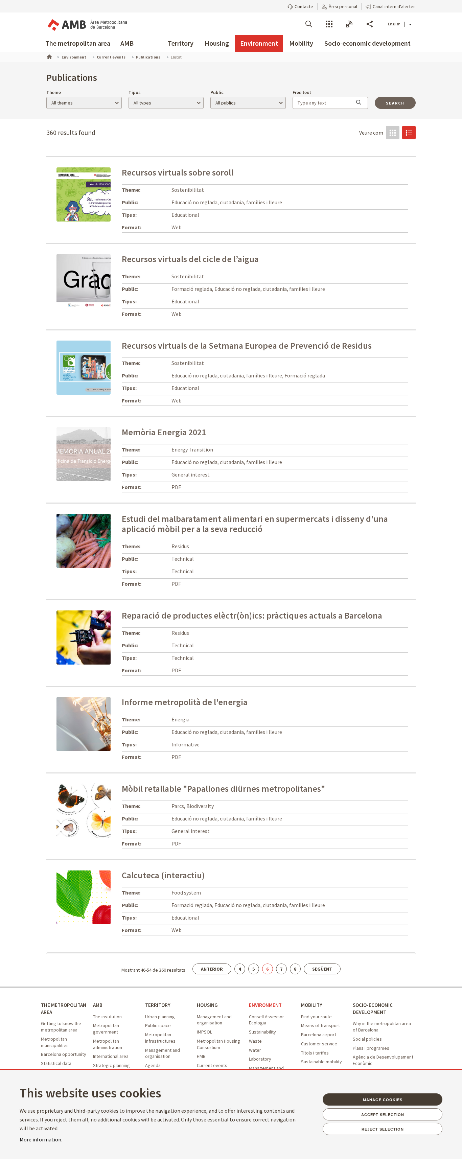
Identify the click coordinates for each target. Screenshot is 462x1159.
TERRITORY (157, 1005)
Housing (217, 43)
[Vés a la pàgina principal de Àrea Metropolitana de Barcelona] (87, 23)
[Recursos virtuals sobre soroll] (99, 194)
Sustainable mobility (321, 1062)
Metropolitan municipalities (55, 1042)
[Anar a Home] (48, 56)
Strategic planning (111, 1065)
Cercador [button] (309, 24)
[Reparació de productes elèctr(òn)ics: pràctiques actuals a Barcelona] (83, 637)
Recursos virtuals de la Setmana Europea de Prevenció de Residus (247, 345)
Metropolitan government (106, 1028)
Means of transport (320, 1025)
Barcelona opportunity (63, 1054)
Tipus (135, 92)
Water (255, 1050)
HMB (201, 1056)
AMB (127, 43)
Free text (302, 92)
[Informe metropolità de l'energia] (83, 723)
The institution (107, 1017)
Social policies (367, 1039)
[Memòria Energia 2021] (83, 453)
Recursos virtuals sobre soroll (177, 172)
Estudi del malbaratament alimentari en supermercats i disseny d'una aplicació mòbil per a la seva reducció (255, 523)
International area (111, 1056)
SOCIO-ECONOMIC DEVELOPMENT (373, 1008)
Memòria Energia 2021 (164, 432)
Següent (322, 969)
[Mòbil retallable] (83, 810)
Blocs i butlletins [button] (349, 24)
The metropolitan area (77, 43)
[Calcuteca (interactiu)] (98, 897)
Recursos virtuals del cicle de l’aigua (190, 258)
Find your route (316, 1017)
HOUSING (207, 1005)
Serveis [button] (329, 24)
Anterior (212, 969)
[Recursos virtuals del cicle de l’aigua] (104, 280)
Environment (259, 43)
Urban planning (160, 1017)
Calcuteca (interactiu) (163, 875)
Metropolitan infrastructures (160, 1037)
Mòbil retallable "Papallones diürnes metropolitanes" (223, 788)
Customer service (319, 1044)
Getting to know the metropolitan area (61, 1026)
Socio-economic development (367, 43)
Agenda (153, 1065)
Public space (158, 1025)
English (394, 23)
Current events (212, 1065)
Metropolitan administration (107, 1044)
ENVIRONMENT (265, 1005)
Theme (53, 92)
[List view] (409, 132)
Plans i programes (371, 1048)
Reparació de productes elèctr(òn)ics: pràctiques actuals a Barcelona (252, 615)
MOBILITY (311, 1005)
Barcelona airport (318, 1034)
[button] (300, 6)
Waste (255, 1041)
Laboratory (260, 1059)
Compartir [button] (370, 24)
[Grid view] (392, 132)
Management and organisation (162, 1053)
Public (217, 92)
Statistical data (56, 1063)
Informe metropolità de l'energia (185, 702)
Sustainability (262, 1032)
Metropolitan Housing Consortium (218, 1044)
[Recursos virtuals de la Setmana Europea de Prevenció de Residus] (104, 367)
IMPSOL (204, 1032)
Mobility (301, 43)
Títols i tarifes (315, 1053)
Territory (180, 43)
